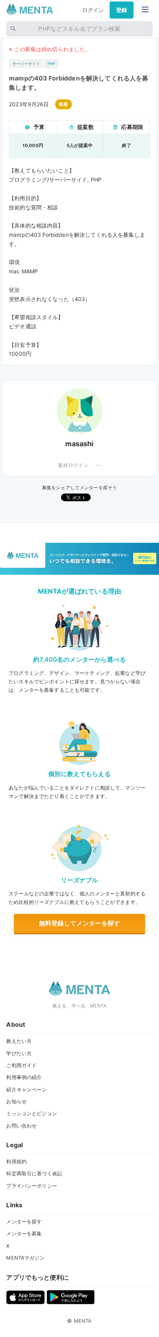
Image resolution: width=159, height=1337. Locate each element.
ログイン (93, 10)
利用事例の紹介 (24, 1077)
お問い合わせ (21, 1126)
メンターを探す (24, 1221)
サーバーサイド (26, 63)
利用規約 (16, 1161)
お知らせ (16, 1101)
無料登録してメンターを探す (79, 923)
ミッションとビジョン (31, 1113)
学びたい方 (19, 1053)
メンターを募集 (24, 1233)
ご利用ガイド (21, 1065)
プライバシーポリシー (31, 1186)
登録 (121, 10)
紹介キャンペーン (26, 1089)
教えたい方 (19, 1041)
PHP (51, 63)
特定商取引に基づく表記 (34, 1173)
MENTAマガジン (25, 1258)
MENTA (83, 1321)
